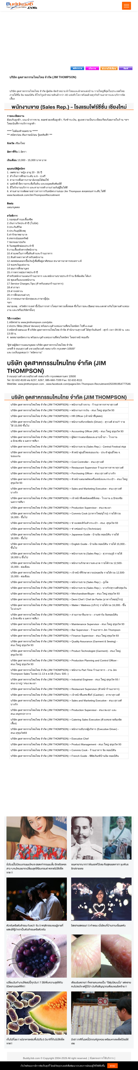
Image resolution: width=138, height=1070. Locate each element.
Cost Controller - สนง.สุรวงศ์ (88, 461)
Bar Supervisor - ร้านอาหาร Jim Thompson (96, 629)
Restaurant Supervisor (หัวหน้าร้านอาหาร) (95, 689)
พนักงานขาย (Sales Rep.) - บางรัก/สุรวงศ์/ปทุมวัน (99, 587)
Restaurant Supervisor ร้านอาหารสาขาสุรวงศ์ (97, 467)
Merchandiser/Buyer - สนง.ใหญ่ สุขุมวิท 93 (96, 593)
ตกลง (112, 1065)
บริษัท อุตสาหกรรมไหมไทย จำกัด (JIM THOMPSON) (69, 397)
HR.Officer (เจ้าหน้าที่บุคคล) (87, 416)
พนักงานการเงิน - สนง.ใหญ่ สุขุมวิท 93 (93, 410)
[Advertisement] (69, 40)
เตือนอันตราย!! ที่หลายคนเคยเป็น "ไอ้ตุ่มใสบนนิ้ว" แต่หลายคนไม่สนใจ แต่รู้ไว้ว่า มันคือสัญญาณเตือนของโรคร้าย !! (101, 984)
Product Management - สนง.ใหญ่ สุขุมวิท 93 (96, 744)
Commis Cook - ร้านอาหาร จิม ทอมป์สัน (94, 750)
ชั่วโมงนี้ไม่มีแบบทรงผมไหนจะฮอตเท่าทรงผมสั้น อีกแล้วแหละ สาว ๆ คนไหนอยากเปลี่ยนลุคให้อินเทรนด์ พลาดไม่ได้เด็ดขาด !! (36, 868)
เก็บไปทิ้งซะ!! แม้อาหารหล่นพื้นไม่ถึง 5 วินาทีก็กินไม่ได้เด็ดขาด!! (35, 1041)
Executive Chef (80, 738)
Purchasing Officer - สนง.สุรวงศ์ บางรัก (94, 473)
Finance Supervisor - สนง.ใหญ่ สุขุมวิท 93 (95, 635)
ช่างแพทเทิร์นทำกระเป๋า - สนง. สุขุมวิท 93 (95, 523)
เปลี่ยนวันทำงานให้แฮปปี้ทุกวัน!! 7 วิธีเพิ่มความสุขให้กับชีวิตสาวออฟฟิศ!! (34, 984)
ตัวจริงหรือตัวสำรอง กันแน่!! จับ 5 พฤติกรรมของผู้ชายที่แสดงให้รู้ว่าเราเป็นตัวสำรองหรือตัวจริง (34, 927)
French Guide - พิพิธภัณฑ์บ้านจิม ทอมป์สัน (95, 755)
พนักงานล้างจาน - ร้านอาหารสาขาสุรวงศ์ (95, 404)
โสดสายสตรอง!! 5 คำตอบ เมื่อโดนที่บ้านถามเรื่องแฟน (98, 925)
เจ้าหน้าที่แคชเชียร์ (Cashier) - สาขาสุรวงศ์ (96, 694)
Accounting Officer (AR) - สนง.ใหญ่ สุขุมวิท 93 (97, 431)
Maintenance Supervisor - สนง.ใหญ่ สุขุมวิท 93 (98, 624)
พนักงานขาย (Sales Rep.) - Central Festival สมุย (99, 446)
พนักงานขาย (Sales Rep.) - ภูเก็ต (90, 582)
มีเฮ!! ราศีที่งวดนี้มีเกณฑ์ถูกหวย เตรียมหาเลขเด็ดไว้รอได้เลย (99, 1041)
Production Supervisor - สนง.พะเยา (91, 507)
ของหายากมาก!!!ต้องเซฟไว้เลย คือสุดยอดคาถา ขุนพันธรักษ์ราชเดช (99, 866)
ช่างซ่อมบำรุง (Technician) (86, 528)
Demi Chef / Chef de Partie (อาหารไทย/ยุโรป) (97, 599)
